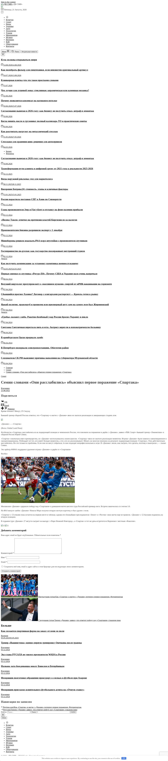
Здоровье (10, 26)
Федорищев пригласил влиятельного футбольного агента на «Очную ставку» (42, 689)
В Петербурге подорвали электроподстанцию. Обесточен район (35, 347)
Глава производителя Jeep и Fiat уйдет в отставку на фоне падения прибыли (42, 209)
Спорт (8, 22)
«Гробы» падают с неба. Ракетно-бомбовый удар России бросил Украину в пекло (44, 317)
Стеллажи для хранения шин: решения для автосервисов (31, 141)
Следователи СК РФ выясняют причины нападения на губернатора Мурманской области (49, 358)
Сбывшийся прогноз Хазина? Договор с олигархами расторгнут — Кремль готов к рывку (49, 294)
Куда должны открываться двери (19, 59)
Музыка (9, 37)
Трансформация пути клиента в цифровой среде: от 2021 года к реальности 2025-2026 (47, 168)
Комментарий (7, 553)
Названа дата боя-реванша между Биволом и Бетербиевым (32, 666)
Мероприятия (11, 35)
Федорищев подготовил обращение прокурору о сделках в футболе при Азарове (44, 678)
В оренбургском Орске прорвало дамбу (22, 337)
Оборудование (12, 44)
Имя (3, 557)
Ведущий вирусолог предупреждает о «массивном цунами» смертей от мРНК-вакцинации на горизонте (56, 284)
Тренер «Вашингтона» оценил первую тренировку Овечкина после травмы (41, 642)
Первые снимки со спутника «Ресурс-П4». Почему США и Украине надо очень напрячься (49, 273)
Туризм (9, 33)
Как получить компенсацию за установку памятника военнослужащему (39, 263)
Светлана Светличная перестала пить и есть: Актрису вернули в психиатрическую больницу (51, 327)
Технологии (11, 31)
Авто (8, 29)
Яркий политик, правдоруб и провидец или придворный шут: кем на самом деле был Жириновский (55, 304)
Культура (9, 20)
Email (4, 562)
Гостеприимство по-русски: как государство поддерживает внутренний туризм (43, 251)
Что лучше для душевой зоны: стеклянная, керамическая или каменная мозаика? (45, 90)
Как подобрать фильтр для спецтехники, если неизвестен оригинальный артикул (44, 70)
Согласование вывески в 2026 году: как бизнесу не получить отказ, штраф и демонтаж (47, 111)
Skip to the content (8, 2)
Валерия (4, 636)
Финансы (10, 154)
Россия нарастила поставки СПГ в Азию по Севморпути (31, 199)
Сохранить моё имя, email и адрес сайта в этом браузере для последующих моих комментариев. (44, 567)
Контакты (10, 46)
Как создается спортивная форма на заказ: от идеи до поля (32, 631)
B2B (8, 42)
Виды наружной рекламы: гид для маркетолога (27, 179)
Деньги (4, 259)
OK (124, 758)
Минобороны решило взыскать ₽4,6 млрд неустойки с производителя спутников (44, 240)
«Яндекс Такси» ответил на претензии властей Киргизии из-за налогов (39, 220)
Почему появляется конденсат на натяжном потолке (29, 100)
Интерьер (10, 40)
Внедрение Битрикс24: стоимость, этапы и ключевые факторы (34, 189)
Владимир (5, 388)
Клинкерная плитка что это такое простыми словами (29, 80)
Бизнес (9, 151)
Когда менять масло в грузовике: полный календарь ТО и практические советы (44, 121)
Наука (8, 24)
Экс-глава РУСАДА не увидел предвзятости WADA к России (33, 654)
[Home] (7, 17)
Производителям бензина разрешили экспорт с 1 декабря (31, 230)
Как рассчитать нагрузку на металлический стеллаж (29, 131)
